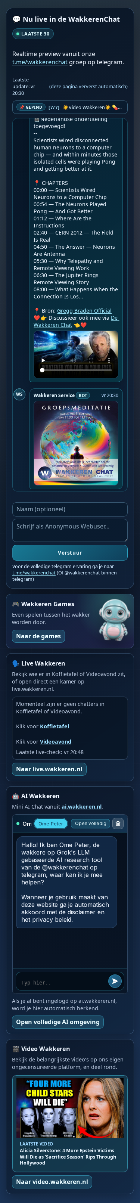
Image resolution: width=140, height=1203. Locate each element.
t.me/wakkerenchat (40, 62)
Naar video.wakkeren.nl (52, 1182)
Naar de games (38, 636)
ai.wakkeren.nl (82, 806)
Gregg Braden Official (84, 310)
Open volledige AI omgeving (58, 1022)
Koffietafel (54, 726)
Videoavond (55, 741)
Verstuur (70, 552)
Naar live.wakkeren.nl (49, 769)
